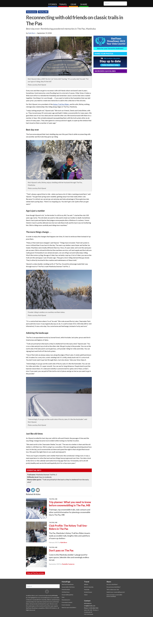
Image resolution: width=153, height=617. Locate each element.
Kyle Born (31, 33)
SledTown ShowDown (68, 584)
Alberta (86, 584)
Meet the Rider (66, 589)
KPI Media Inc (88, 603)
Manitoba (86, 589)
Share (83, 4)
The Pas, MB (43, 12)
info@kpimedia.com (89, 606)
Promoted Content (67, 602)
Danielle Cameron (68, 564)
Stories (52, 4)
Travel (63, 4)
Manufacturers (66, 600)
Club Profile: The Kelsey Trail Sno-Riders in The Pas (68, 527)
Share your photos (104, 53)
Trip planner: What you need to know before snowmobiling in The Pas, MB (70, 504)
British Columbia (88, 587)
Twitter (43, 591)
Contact (87, 601)
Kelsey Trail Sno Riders (61, 104)
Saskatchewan (88, 592)
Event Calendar (66, 605)
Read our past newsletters (69, 607)
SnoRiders (36, 3)
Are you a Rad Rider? (112, 584)
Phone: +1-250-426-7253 (91, 608)
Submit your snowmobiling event (116, 592)
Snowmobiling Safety (67, 594)
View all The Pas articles (35, 573)
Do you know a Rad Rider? (114, 587)
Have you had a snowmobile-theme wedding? (114, 595)
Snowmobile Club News (68, 587)
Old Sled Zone (66, 592)
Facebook (38, 591)
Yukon (86, 594)
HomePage (66, 582)
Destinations (31, 12)
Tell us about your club (113, 589)
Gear (73, 4)
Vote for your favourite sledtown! (110, 48)
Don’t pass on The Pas (61, 550)
